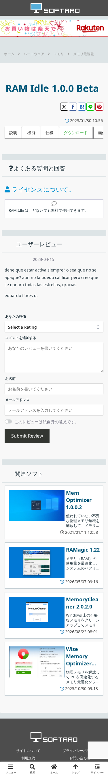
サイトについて (28, 750)
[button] (96, 673)
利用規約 (28, 758)
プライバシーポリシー (79, 750)
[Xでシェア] (64, 107)
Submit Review (27, 436)
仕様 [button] (50, 132)
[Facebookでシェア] (73, 107)
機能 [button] (31, 132)
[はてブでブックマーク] (82, 107)
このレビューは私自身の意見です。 (46, 421)
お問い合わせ (79, 758)
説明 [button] (13, 132)
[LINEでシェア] (90, 107)
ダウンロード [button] (76, 132)
